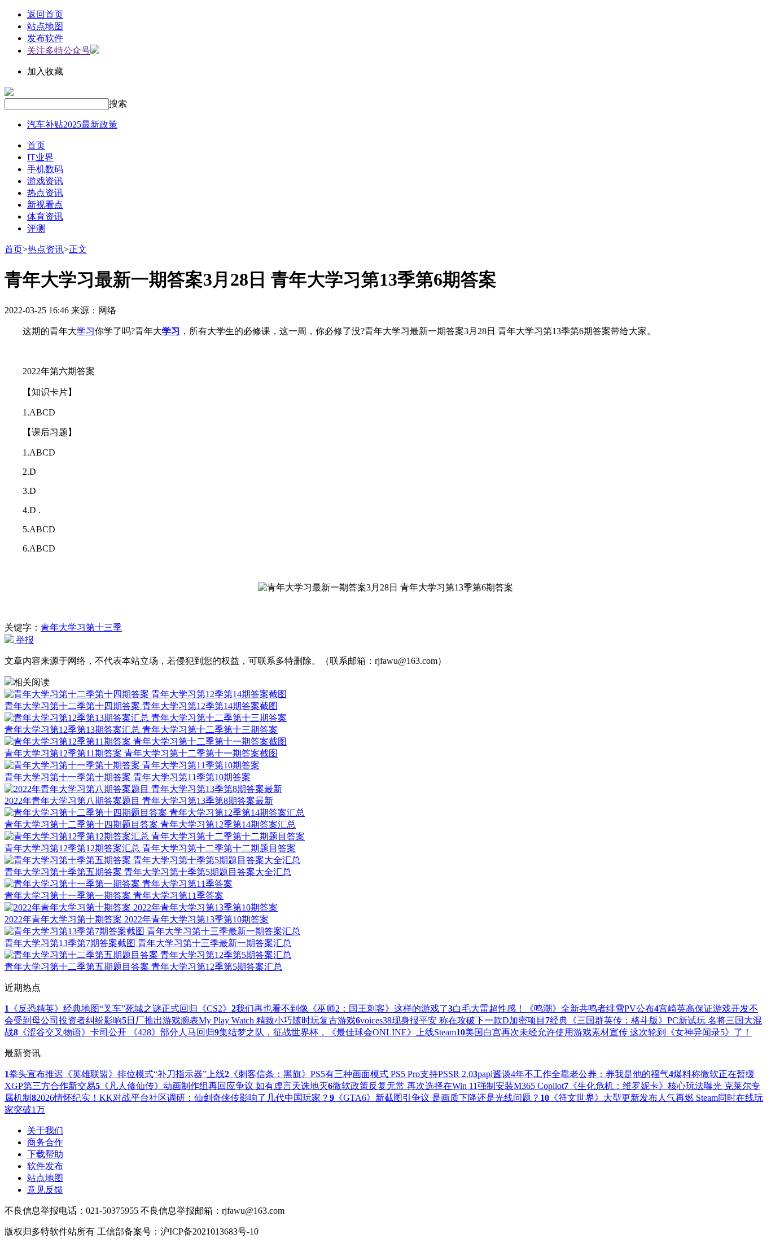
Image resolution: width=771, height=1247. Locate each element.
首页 (36, 145)
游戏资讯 (45, 181)
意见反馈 (45, 1190)
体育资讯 (45, 216)
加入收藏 (45, 71)
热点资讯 (45, 193)
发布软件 (45, 38)
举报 (24, 640)
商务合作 (45, 1142)
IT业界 (40, 157)
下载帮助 (45, 1154)
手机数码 (45, 169)
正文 (78, 249)
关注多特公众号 (58, 50)
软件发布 (45, 1166)
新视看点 (45, 204)
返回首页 (45, 14)
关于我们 (45, 1130)
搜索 (118, 103)
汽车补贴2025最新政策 (72, 124)
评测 (36, 228)
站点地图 (45, 26)
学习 (86, 331)
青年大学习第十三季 (81, 627)
